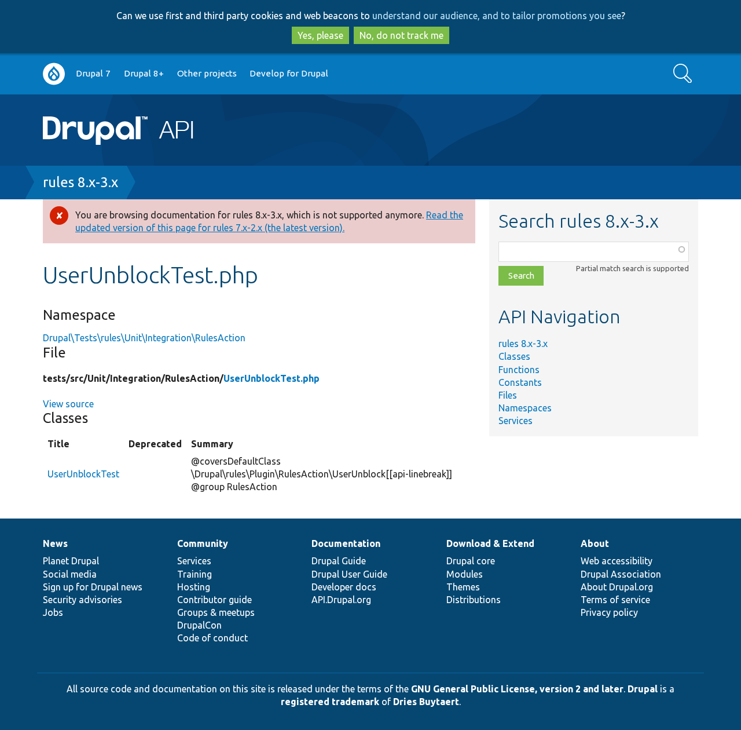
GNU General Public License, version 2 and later (517, 689)
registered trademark (330, 701)
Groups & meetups (216, 612)
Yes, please (320, 35)
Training (194, 574)
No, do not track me (401, 35)
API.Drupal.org (341, 599)
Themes (463, 587)
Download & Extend (490, 543)
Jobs (53, 612)
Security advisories (82, 599)
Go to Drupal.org (54, 74)
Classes (514, 356)
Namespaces (525, 408)
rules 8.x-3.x (80, 182)
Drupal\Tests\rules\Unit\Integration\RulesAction (144, 338)
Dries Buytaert (426, 701)
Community (202, 543)
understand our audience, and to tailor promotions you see (496, 15)
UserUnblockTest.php (271, 378)
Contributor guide (214, 599)
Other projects (207, 73)
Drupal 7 (93, 73)
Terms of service (615, 599)
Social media (70, 574)
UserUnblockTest (83, 474)
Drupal (643, 689)
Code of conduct (212, 638)
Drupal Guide (338, 561)
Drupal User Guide (349, 574)
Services (515, 420)
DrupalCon (199, 625)
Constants (520, 382)
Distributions (473, 599)
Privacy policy (609, 612)
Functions (519, 369)
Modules (464, 574)
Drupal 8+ (144, 73)
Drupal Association (621, 574)
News (55, 543)
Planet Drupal (71, 561)
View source (68, 404)
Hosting (193, 587)
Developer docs (343, 587)
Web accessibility (616, 561)
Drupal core (470, 561)
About (595, 543)
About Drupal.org (617, 587)
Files (507, 395)
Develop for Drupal (289, 73)
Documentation (345, 543)
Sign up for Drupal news (92, 587)
